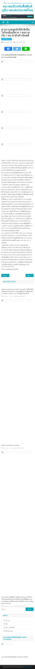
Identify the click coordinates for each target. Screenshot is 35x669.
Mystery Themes (27, 667)
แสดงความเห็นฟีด (9, 627)
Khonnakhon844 (20, 42)
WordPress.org (8, 631)
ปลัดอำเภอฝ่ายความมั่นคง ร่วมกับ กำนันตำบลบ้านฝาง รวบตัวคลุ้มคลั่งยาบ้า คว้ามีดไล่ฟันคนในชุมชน (6, 275)
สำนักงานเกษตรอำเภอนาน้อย (10, 445)
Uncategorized (6, 39)
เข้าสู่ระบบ (7, 620)
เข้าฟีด (6, 624)
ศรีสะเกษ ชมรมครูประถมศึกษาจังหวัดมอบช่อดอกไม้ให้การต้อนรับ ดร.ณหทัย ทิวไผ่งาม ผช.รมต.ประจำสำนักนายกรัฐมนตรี (30, 275)
